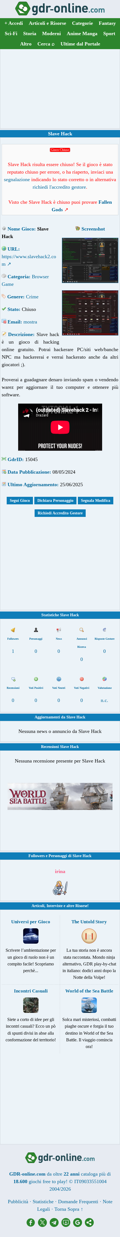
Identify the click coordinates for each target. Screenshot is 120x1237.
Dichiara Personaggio (55, 500)
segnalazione (17, 179)
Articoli (38, 906)
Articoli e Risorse (47, 23)
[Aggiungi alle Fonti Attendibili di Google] (79, 1225)
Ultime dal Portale (80, 44)
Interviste (55, 906)
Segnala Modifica (95, 500)
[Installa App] (67, 1225)
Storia (29, 33)
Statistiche (43, 1201)
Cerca (46, 44)
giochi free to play (47, 1181)
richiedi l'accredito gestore (59, 187)
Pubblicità (18, 1201)
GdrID (15, 459)
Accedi (13, 23)
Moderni (51, 33)
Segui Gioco (20, 500)
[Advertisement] (60, 89)
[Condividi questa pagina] (89, 1225)
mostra (30, 322)
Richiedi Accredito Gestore (60, 513)
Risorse (81, 906)
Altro (26, 44)
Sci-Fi (11, 33)
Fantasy (107, 23)
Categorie (82, 23)
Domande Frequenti (78, 1201)
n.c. (104, 700)
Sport (109, 33)
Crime (32, 296)
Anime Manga (82, 33)
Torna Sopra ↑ (68, 1209)
